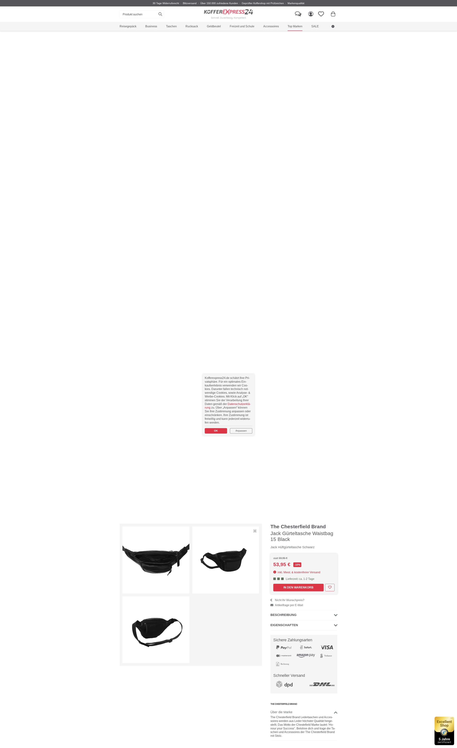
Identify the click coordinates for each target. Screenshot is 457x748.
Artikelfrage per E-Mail (289, 605)
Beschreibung (283, 615)
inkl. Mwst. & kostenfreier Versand (298, 572)
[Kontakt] (298, 14)
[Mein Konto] (310, 14)
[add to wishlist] (330, 587)
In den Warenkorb (298, 587)
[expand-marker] (255, 531)
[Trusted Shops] (444, 731)
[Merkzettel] (322, 14)
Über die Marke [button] (281, 712)
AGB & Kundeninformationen (314, 35)
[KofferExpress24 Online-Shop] (228, 14)
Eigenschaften (284, 625)
